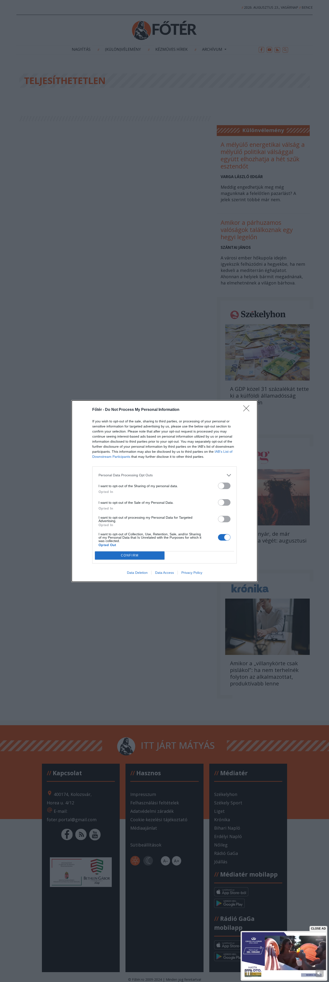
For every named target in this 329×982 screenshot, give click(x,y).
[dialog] (164, 491)
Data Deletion (137, 573)
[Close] (247, 409)
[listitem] (164, 475)
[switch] (224, 486)
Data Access (164, 573)
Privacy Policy (191, 573)
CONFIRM (130, 555)
